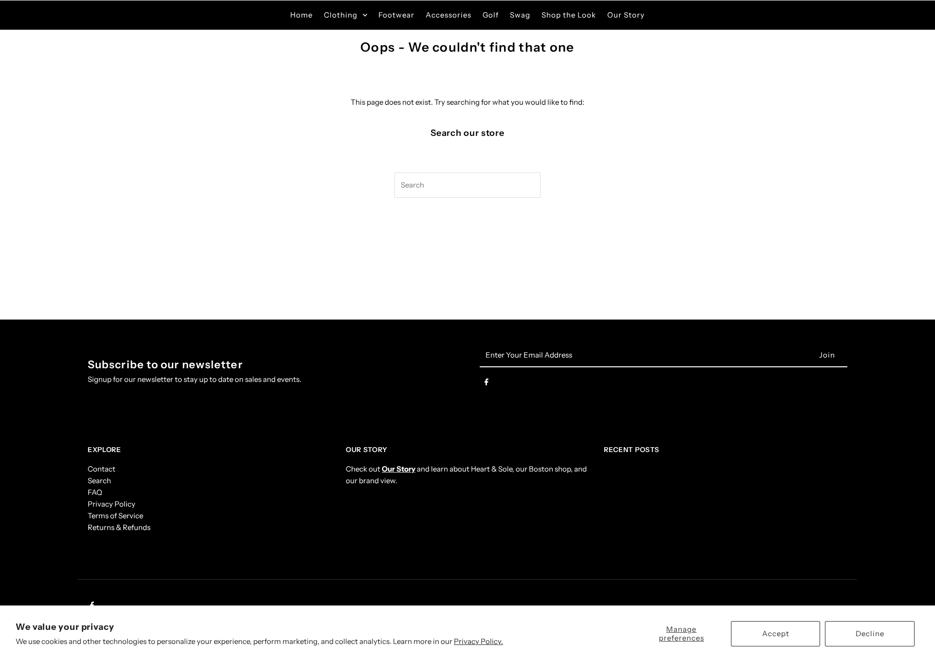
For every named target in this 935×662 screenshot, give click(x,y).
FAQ (95, 492)
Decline (870, 633)
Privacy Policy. (478, 641)
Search (99, 480)
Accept (775, 633)
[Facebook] (486, 384)
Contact (101, 468)
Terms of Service (115, 515)
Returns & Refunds (119, 527)
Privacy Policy (111, 504)
